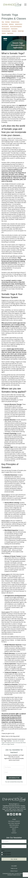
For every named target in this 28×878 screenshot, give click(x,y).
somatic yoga (21, 31)
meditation (11, 24)
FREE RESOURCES (14, 825)
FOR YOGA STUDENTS (14, 821)
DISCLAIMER (14, 866)
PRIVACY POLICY (14, 871)
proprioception (14, 28)
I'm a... (3, 850)
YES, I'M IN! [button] (14, 859)
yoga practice (10, 33)
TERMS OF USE (14, 868)
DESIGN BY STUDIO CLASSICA (14, 875)
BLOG (14, 831)
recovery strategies (6, 31)
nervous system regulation (16, 26)
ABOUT (14, 829)
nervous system (5, 26)
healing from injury (15, 22)
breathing (7, 22)
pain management (5, 28)
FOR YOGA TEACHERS (14, 823)
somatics (4, 33)
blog (3, 22)
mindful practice (18, 24)
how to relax (4, 24)
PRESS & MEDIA (14, 827)
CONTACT (14, 833)
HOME (14, 819)
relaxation (14, 31)
